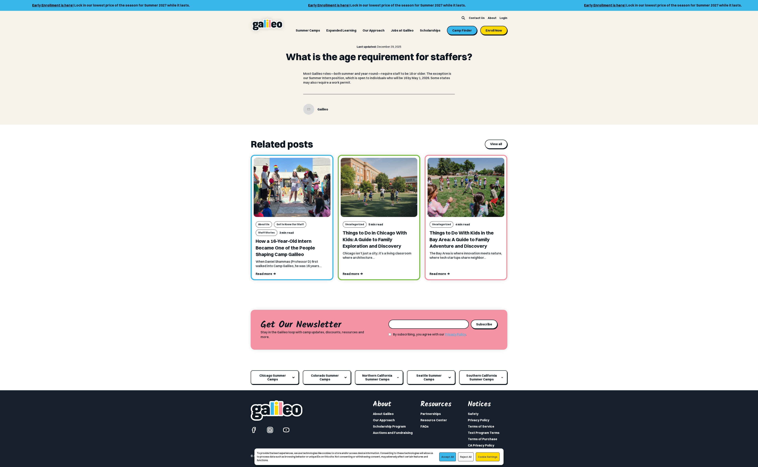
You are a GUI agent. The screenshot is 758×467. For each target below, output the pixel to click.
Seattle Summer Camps (429, 377)
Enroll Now (494, 30)
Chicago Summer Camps (272, 377)
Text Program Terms (483, 433)
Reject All (466, 456)
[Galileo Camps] (267, 25)
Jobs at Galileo (402, 30)
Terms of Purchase (482, 439)
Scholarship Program (389, 426)
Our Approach (374, 30)
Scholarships (430, 30)
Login (503, 18)
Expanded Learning (341, 30)
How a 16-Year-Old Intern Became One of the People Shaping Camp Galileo (285, 247)
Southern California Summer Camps (481, 377)
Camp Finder (462, 30)
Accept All (447, 456)
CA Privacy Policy (481, 445)
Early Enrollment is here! (30, 5)
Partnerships (430, 414)
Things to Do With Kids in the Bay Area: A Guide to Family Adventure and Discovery (462, 239)
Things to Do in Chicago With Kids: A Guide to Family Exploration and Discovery (375, 239)
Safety (473, 414)
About (492, 18)
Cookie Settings (487, 456)
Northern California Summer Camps (377, 377)
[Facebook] (254, 430)
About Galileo (383, 414)
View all (496, 144)
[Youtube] (286, 430)
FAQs (424, 426)
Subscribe (484, 324)
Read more (264, 273)
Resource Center (433, 420)
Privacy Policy (455, 334)
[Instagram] (270, 430)
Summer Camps (308, 30)
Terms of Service (481, 426)
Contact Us (477, 18)
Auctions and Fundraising (393, 433)
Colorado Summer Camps (325, 377)
